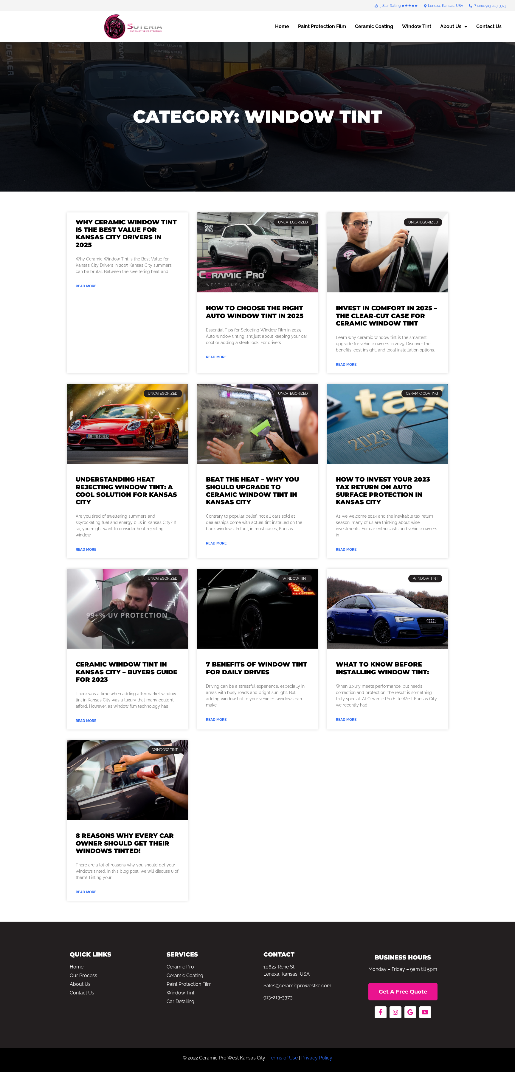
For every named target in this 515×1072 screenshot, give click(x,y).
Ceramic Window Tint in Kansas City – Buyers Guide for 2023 (126, 672)
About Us (450, 26)
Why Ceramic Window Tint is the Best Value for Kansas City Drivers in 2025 (126, 233)
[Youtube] (425, 1012)
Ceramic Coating (374, 26)
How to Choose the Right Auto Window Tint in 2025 (254, 311)
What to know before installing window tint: (382, 668)
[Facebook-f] (381, 1012)
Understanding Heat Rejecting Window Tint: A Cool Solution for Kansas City (126, 491)
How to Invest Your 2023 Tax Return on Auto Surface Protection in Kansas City (383, 491)
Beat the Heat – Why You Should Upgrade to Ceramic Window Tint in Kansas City (252, 491)
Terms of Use (283, 1058)
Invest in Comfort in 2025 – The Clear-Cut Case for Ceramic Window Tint (386, 315)
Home (282, 26)
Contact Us (489, 26)
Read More (86, 286)
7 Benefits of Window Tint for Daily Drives (256, 668)
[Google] (410, 1012)
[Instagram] (395, 1012)
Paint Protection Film (322, 26)
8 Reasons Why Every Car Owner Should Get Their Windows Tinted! (125, 843)
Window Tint (416, 26)
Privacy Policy (316, 1058)
